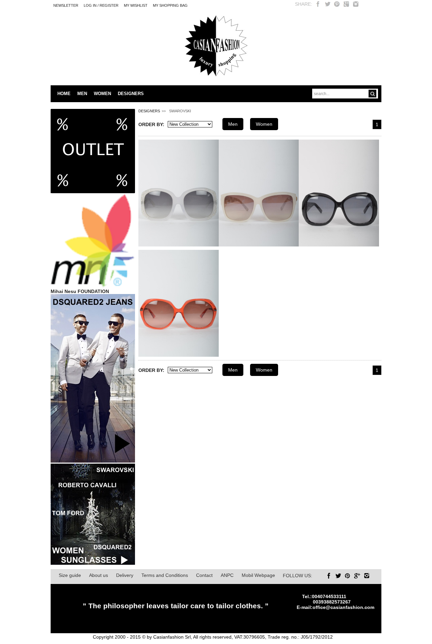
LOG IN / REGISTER (101, 5)
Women (264, 124)
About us (98, 575)
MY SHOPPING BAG (170, 5)
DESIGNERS (131, 93)
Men (233, 124)
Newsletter (65, 5)
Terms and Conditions (164, 575)
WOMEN (102, 93)
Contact (204, 575)
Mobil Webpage (258, 575)
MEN (82, 93)
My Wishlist (135, 5)
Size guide (70, 575)
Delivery (124, 575)
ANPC (227, 575)
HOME (64, 93)
